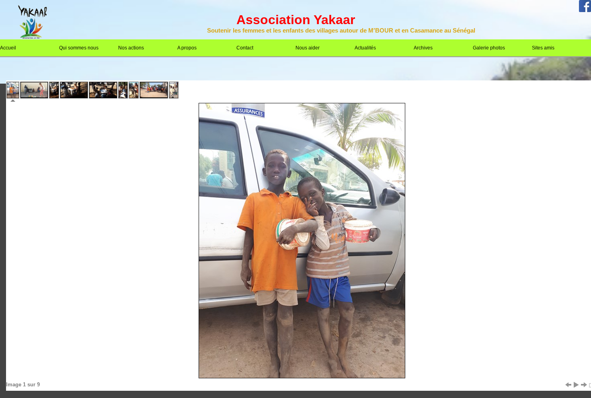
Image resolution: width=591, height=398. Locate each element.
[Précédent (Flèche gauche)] (568, 385)
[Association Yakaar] (32, 37)
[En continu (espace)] (576, 385)
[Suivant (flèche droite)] (584, 385)
